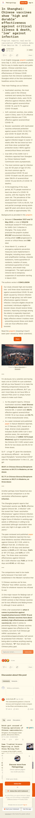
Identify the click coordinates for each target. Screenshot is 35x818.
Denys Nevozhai (19, 367)
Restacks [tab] (14, 681)
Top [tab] (4, 720)
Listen (31, 50)
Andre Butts (10, 699)
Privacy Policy (24, 799)
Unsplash (17, 369)
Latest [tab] (9, 720)
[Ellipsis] (32, 699)
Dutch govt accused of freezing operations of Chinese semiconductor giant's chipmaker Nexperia (12, 727)
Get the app (27, 809)
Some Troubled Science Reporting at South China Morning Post (12, 746)
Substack (8, 814)
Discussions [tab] (16, 720)
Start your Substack (12, 809)
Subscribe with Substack (19, 791)
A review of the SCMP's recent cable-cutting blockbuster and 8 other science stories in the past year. (12, 752)
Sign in (31, 3)
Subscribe (24, 3)
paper (7, 424)
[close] (29, 756)
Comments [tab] (6, 681)
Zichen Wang (10, 49)
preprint (23, 60)
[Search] (31, 720)
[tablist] (10, 681)
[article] (17, 732)
